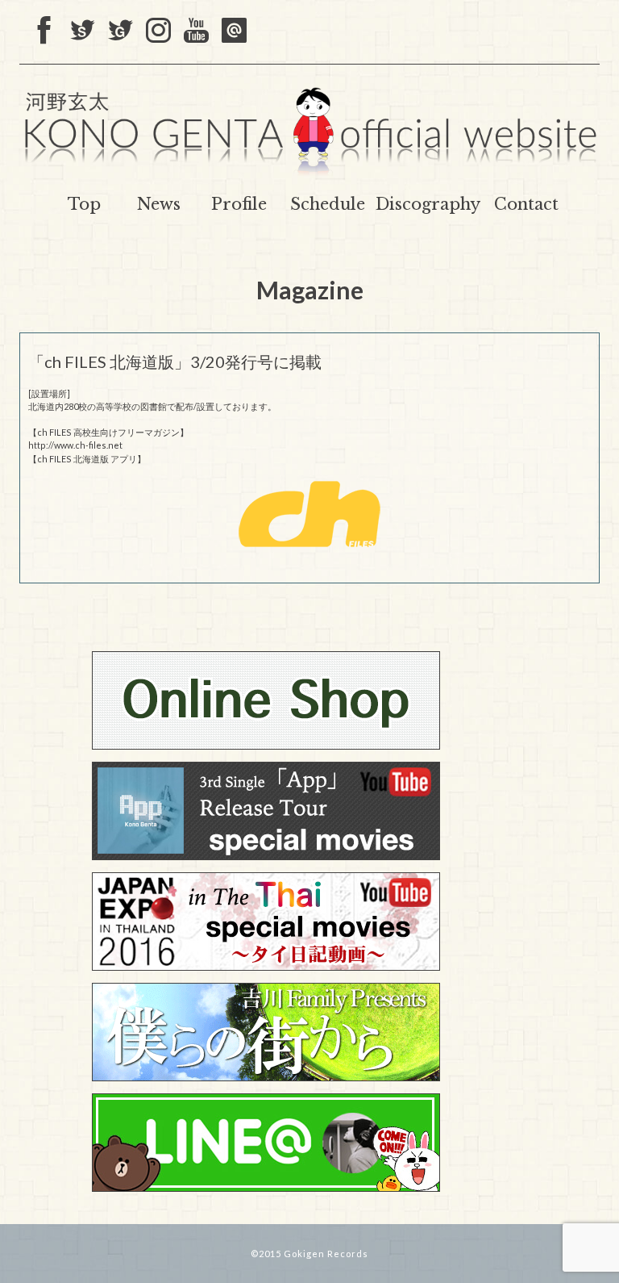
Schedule (327, 204)
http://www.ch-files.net (75, 445)
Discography (428, 204)
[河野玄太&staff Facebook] (44, 31)
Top (84, 204)
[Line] (234, 31)
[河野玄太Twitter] (120, 31)
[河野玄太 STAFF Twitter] (82, 31)
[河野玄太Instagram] (158, 31)
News (159, 204)
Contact (526, 204)
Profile (239, 204)
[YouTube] (196, 31)
